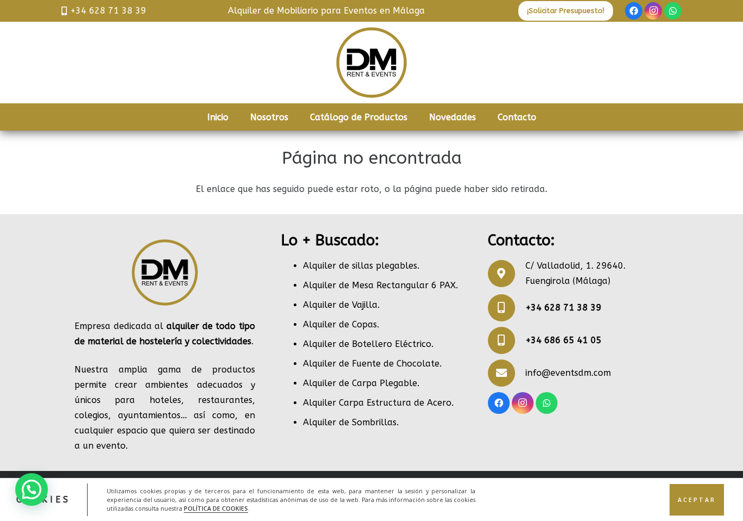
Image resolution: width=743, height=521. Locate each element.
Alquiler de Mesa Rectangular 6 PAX (379, 285)
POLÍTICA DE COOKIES (216, 508)
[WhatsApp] (673, 11)
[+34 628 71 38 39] (506, 307)
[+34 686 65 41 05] (506, 340)
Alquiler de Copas (340, 324)
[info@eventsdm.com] (506, 373)
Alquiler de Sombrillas (350, 422)
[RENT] (371, 62)
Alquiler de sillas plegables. (361, 265)
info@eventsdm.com (568, 373)
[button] (31, 489)
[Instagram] (653, 11)
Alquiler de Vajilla (340, 305)
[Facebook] (633, 11)
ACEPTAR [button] (697, 499)
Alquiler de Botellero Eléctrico (367, 344)
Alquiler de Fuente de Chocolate (371, 363)
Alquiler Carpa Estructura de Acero (377, 403)
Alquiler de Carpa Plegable (360, 383)
